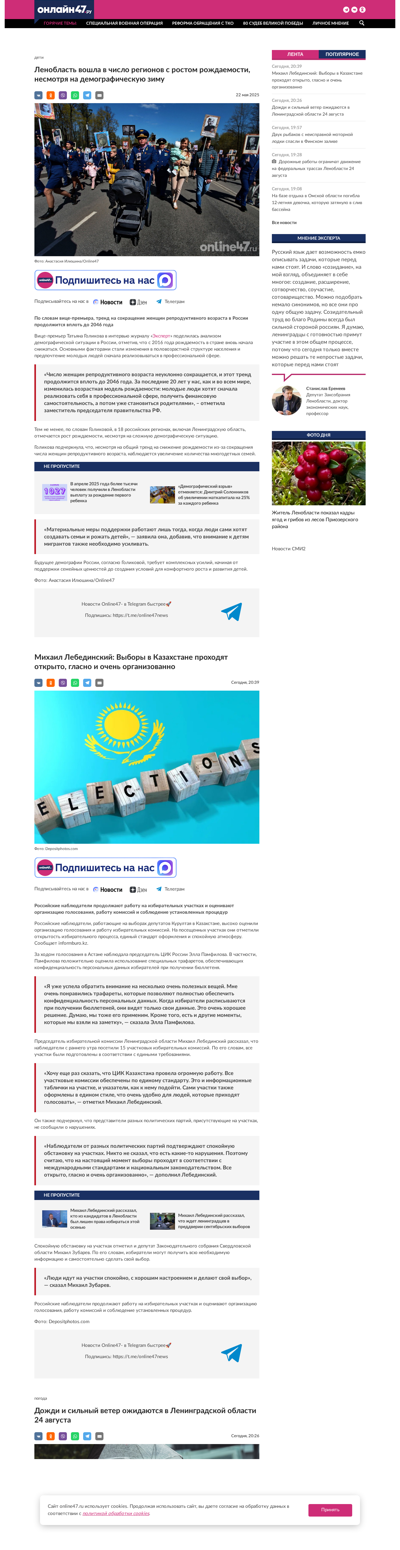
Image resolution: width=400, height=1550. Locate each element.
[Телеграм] (159, 307)
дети (38, 58)
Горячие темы (60, 24)
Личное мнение (330, 24)
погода (40, 1399)
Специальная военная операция (124, 24)
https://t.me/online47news (140, 615)
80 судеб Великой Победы (273, 24)
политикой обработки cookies (115, 1513)
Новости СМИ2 (289, 549)
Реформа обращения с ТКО (203, 24)
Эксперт (161, 336)
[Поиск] (362, 23)
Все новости (284, 223)
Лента (295, 54)
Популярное (342, 54)
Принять (330, 1510)
